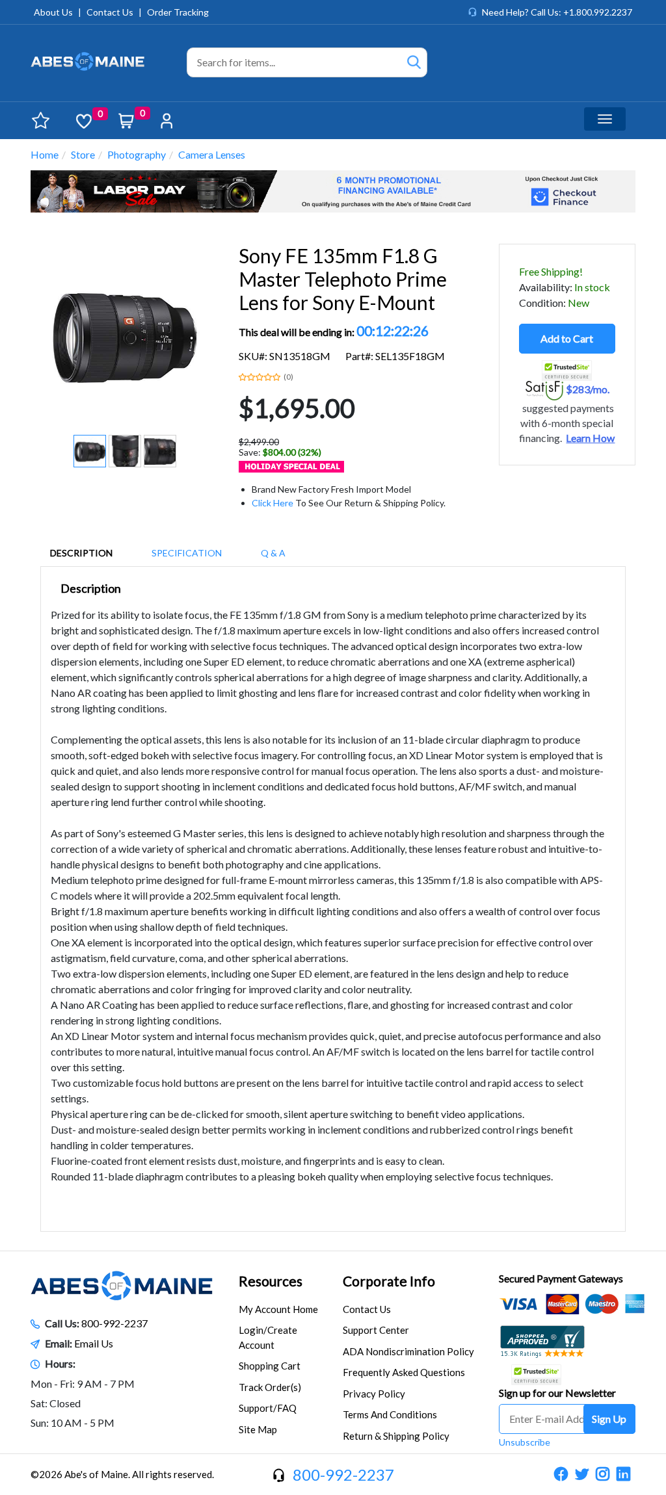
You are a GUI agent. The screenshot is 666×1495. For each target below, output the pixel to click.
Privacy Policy (374, 1393)
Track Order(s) (270, 1387)
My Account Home (278, 1309)
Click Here (272, 502)
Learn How (590, 438)
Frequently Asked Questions (404, 1372)
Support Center (376, 1330)
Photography (136, 154)
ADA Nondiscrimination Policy (408, 1351)
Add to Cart (566, 338)
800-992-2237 (114, 1323)
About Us (53, 12)
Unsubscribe (524, 1442)
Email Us (93, 1343)
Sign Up (609, 1418)
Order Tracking (178, 12)
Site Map (258, 1429)
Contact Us (110, 12)
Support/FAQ (268, 1408)
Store (83, 154)
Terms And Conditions (390, 1414)
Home (45, 154)
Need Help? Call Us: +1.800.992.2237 (557, 12)
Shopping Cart (269, 1366)
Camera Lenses (211, 154)
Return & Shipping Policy (396, 1436)
